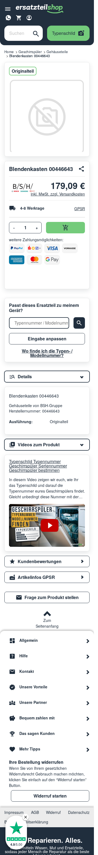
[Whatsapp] (8, 17)
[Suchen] (36, 33)
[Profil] (29, 18)
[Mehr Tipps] (88, 749)
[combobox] (16, 33)
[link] (47, 597)
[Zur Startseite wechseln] (39, 9)
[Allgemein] (88, 640)
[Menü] (7, 9)
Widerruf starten (50, 796)
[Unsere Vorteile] (88, 687)
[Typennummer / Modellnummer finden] (79, 323)
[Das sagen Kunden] (88, 733)
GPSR (79, 208)
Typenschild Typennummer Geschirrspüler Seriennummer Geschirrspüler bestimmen (38, 465)
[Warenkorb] (19, 18)
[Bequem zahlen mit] (88, 718)
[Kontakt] (88, 671)
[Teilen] (81, 169)
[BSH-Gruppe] (17, 187)
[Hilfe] (88, 656)
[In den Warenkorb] (65, 227)
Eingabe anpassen (47, 338)
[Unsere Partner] (88, 702)
